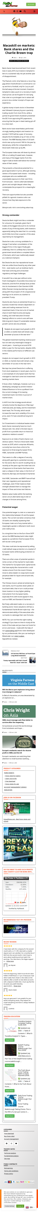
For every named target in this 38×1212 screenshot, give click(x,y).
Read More (9, 1040)
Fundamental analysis (11, 1156)
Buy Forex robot (9, 1136)
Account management (11, 1139)
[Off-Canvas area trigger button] (34, 11)
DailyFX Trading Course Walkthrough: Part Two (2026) (25, 1047)
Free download (9, 1133)
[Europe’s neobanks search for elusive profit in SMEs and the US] (19, 742)
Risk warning (8, 1168)
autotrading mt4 (11, 631)
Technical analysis (10, 1153)
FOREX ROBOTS (9, 773)
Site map (7, 1158)
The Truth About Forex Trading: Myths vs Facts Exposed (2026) (24, 1072)
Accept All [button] (20, 1206)
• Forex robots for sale (12, 784)
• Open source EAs (11, 778)
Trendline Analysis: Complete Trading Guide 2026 (25, 1023)
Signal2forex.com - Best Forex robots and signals (17, 820)
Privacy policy (8, 1174)
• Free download (10, 781)
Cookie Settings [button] (9, 1206)
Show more (10, 961)
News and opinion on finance (19, 61)
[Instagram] (17, 11)
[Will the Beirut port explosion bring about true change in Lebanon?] (19, 681)
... (14, 698)
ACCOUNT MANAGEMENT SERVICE (15, 787)
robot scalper (19, 636)
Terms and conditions (11, 1171)
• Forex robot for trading (12, 776)
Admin (15, 57)
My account (31, 4)
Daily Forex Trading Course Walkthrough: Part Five (25, 1098)
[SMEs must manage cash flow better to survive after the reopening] (19, 711)
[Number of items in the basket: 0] (4, 11)
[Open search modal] (25, 11)
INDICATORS (8, 790)
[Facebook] (14, 11)
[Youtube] (20, 11)
